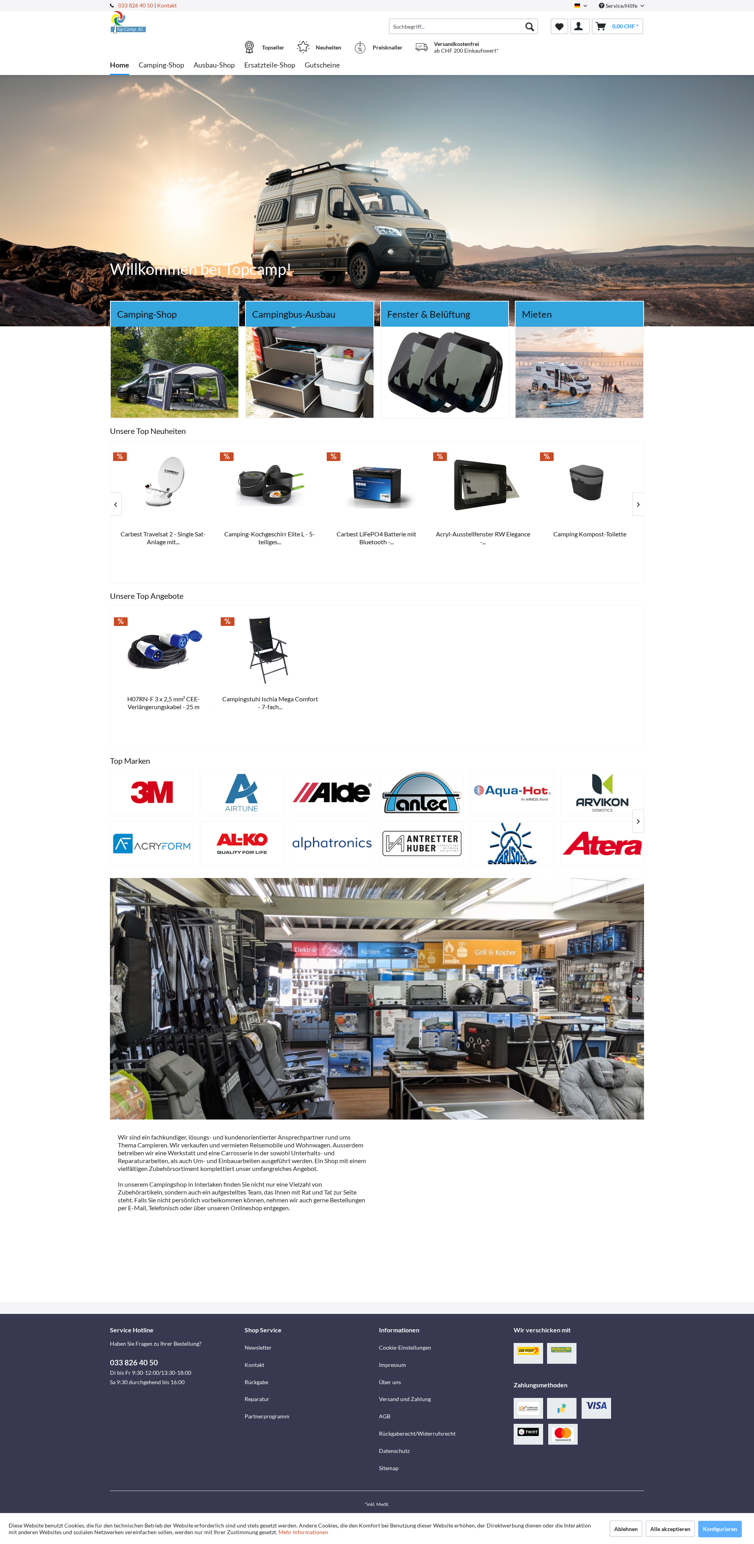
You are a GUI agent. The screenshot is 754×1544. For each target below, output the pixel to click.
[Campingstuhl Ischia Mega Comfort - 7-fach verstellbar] (270, 649)
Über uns (390, 1382)
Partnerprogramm (267, 1416)
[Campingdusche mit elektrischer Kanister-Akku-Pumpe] (377, 485)
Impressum (392, 1364)
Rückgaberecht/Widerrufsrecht (417, 1433)
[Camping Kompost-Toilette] (270, 485)
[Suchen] (530, 26)
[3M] (152, 792)
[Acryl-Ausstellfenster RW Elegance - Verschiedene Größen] (163, 485)
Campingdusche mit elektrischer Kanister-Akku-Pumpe (377, 537)
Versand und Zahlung (405, 1399)
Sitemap (389, 1468)
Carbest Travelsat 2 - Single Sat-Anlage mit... (483, 537)
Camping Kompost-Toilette (270, 534)
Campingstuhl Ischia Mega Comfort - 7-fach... (270, 702)
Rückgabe (256, 1382)
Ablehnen (626, 1529)
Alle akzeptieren (670, 1529)
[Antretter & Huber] (422, 843)
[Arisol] (512, 843)
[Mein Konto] (580, 26)
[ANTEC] (422, 792)
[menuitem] (463, 26)
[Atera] (602, 843)
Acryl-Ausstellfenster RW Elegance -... (164, 537)
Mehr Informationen (303, 1532)
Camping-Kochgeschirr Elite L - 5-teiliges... (590, 537)
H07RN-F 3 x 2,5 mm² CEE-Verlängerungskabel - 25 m (163, 702)
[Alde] (332, 792)
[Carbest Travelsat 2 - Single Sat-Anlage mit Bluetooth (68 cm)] (483, 485)
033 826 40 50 (136, 5)
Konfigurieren (720, 1529)
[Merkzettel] (559, 26)
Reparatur (257, 1399)
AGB (384, 1416)
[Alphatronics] (332, 843)
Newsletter (258, 1347)
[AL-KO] (242, 843)
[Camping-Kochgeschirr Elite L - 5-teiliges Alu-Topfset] (590, 485)
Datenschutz (394, 1450)
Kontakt (167, 5)
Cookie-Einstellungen (405, 1347)
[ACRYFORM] (152, 843)
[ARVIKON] (602, 792)
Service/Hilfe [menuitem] (621, 5)
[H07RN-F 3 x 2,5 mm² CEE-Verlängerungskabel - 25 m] (163, 649)
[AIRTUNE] (242, 792)
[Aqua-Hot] (512, 792)
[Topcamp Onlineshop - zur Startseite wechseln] (176, 22)
